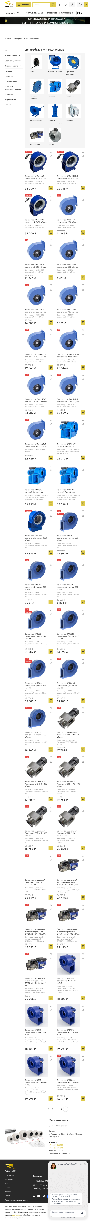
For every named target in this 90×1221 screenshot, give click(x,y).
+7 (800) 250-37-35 (33, 12)
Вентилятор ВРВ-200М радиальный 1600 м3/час (68, 1081)
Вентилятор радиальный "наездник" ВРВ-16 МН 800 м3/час (68, 784)
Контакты (8, 1188)
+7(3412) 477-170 (56, 1148)
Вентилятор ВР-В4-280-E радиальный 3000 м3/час (36, 177)
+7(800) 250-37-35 (41, 1180)
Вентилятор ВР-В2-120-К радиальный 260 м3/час (67, 265)
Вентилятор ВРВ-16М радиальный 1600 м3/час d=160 (68, 1032)
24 (60, 1109)
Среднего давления (13, 60)
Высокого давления (13, 65)
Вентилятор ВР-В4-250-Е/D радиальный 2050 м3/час (68, 400)
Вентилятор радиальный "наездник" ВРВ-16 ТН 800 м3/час (36, 833)
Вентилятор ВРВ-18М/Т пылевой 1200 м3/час (34, 490)
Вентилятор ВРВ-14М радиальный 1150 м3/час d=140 (67, 980)
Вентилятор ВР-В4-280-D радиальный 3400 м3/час (36, 220)
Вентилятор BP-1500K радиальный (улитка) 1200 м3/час (68, 636)
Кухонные (9, 94)
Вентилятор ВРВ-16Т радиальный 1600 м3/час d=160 (36, 1082)
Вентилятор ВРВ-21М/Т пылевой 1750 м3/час (66, 490)
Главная (8, 38)
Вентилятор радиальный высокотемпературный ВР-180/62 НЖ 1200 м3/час (35, 982)
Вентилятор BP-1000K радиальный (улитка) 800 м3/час (67, 587)
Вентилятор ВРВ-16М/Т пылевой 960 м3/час (66, 445)
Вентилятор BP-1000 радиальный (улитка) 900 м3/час (35, 734)
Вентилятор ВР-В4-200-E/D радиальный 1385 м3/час (68, 355)
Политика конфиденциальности (16, 1200)
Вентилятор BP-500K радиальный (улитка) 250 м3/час (35, 587)
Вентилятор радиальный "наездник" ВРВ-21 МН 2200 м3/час (67, 833)
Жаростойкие (10, 99)
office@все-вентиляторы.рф (60, 12)
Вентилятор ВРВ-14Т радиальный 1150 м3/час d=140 (35, 1032)
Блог (6, 1183)
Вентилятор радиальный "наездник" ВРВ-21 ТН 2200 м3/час (35, 882)
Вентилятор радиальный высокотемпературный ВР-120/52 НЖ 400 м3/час (36, 931)
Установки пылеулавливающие (13, 88)
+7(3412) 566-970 (56, 1145)
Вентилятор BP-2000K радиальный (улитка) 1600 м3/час (68, 685)
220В (7, 50)
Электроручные (11, 81)
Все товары (9, 1179)
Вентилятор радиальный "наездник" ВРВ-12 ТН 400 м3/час (36, 784)
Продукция (10, 12)
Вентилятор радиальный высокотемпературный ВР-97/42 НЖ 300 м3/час (67, 882)
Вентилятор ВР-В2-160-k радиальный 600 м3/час (67, 220)
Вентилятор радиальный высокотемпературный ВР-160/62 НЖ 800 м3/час (68, 931)
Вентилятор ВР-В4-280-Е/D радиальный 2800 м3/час (36, 445)
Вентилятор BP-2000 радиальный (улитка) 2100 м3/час (36, 685)
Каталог (25, 4)
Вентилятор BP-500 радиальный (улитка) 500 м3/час (67, 538)
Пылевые (8, 71)
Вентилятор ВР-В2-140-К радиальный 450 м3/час (67, 310)
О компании (9, 1176)
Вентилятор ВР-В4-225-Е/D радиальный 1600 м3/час (36, 400)
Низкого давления (12, 55)
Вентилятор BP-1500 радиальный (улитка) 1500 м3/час (36, 636)
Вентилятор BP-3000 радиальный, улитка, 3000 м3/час (36, 538)
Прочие (8, 104)
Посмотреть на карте (58, 1153)
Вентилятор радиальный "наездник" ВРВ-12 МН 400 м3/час (68, 734)
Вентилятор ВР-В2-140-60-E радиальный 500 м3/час (36, 310)
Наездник (9, 76)
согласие (16, 1215)
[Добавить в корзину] (51, 188)
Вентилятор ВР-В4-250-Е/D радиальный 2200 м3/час (68, 177)
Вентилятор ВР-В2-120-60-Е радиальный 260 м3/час (36, 265)
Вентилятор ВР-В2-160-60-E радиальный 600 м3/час (36, 355)
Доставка (8, 1192)
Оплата (7, 1196)
